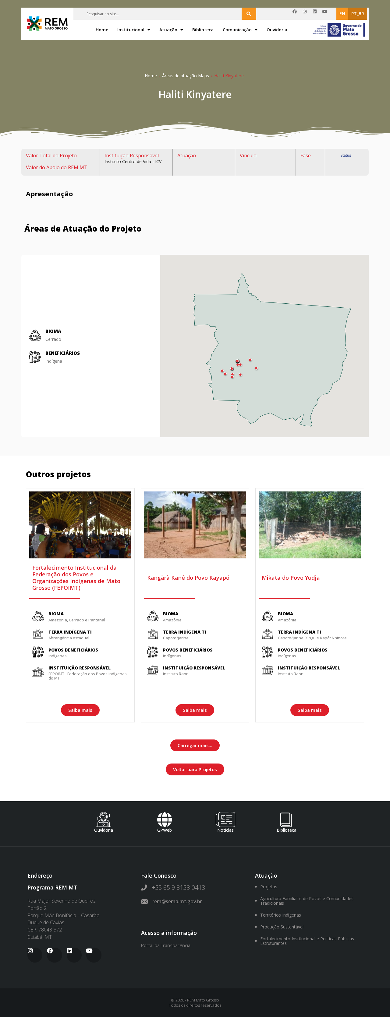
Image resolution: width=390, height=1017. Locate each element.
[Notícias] (225, 819)
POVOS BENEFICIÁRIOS (73, 650)
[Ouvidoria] (103, 819)
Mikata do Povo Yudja (291, 577)
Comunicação (237, 30)
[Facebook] (296, 13)
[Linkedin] (317, 13)
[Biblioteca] (286, 819)
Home (102, 30)
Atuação (168, 30)
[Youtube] (327, 13)
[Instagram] (307, 13)
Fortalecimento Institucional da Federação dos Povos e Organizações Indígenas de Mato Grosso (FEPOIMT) (76, 577)
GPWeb (164, 830)
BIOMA (56, 614)
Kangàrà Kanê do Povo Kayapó (188, 577)
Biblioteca (203, 30)
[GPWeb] (164, 819)
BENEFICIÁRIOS (62, 353)
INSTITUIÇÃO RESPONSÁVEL (79, 668)
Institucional (130, 30)
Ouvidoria (277, 30)
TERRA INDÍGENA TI (70, 632)
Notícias (225, 830)
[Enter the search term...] (249, 14)
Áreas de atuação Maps (185, 76)
